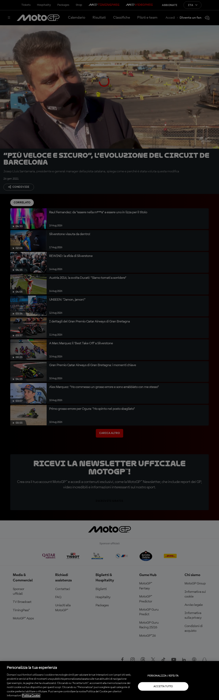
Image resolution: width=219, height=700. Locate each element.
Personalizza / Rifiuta (163, 675)
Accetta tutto (163, 686)
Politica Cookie (31, 695)
